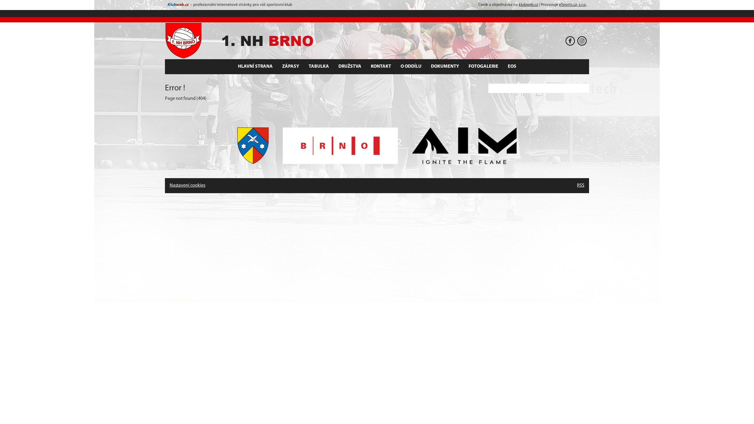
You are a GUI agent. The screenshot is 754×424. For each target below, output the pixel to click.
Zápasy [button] (290, 66)
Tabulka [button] (319, 66)
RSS (580, 185)
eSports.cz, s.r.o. (573, 5)
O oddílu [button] (411, 66)
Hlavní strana (255, 66)
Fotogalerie (483, 66)
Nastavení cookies (187, 185)
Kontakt (381, 66)
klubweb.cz (528, 5)
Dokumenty (445, 66)
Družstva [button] (349, 66)
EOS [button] (512, 66)
